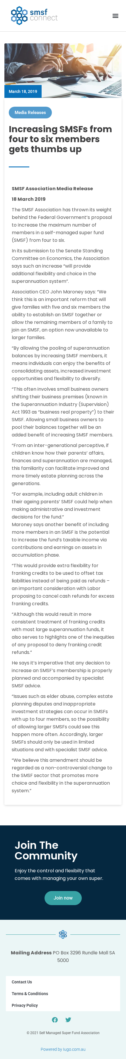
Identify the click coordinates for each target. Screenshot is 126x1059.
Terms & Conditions (30, 993)
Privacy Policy (25, 1005)
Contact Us (22, 982)
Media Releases (30, 112)
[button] (115, 16)
